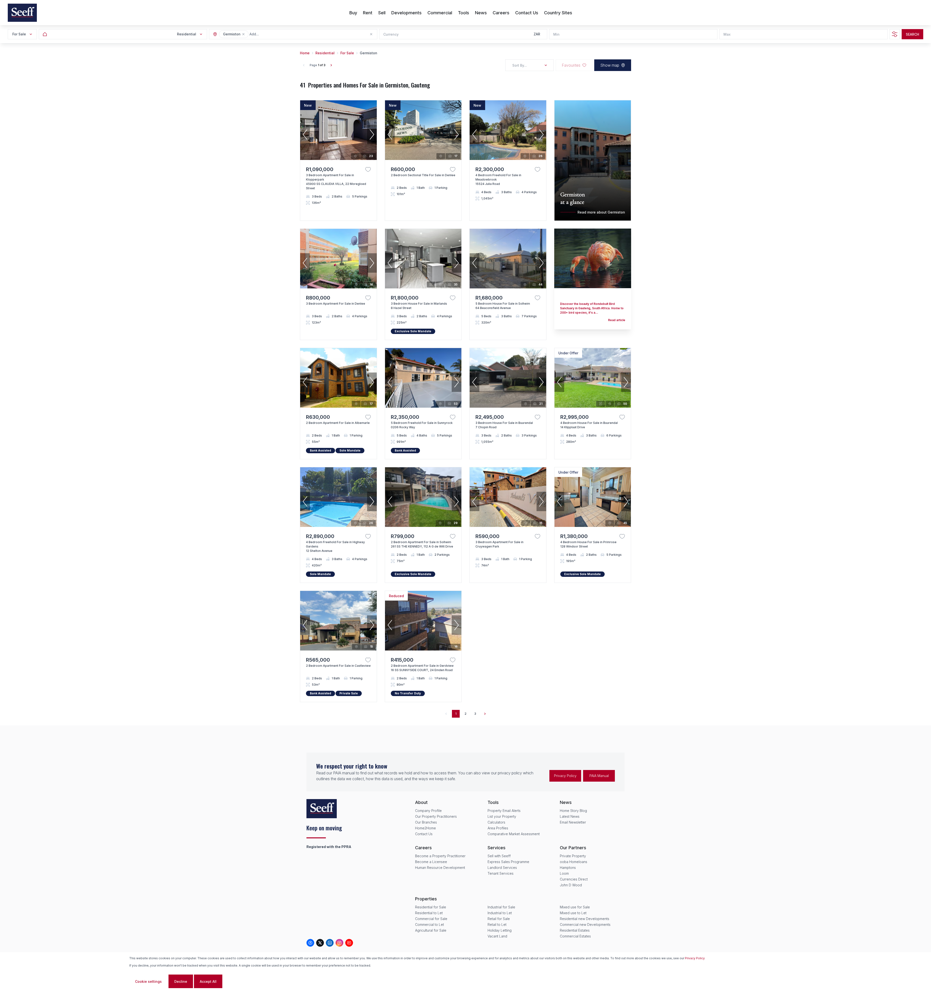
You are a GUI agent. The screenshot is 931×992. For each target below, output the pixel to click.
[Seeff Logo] (22, 13)
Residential (325, 53)
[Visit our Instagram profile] (339, 943)
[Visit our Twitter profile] (320, 943)
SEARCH (912, 34)
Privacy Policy (565, 776)
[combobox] (275, 34)
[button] (243, 34)
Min (556, 34)
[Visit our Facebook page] (310, 943)
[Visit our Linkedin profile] (330, 943)
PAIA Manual (599, 776)
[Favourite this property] (368, 169)
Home (305, 53)
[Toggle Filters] (895, 34)
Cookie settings (148, 981)
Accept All (208, 981)
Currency (391, 34)
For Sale (347, 53)
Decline (180, 981)
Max (726, 34)
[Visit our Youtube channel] (349, 943)
